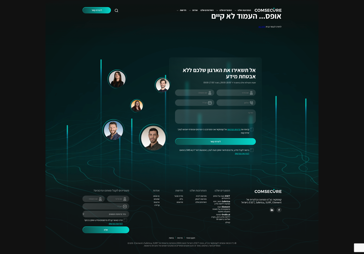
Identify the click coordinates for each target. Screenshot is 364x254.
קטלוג (227, 222)
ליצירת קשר (97, 10)
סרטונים (180, 202)
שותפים (157, 199)
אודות (195, 10)
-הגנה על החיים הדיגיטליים (221, 197)
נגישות (171, 237)
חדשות (183, 10)
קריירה (157, 205)
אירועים (157, 202)
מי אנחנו (156, 196)
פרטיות (180, 237)
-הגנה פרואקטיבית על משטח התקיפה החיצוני (221, 209)
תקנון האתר (190, 237)
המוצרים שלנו (226, 10)
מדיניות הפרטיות (234, 129)
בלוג (181, 199)
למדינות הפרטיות (116, 223)
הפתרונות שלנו (244, 10)
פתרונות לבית (201, 196)
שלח (106, 229)
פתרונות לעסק (201, 199)
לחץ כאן (262, 26)
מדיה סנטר (178, 196)
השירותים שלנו (207, 10)
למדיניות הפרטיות (242, 153)
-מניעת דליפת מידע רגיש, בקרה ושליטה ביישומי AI (220, 217)
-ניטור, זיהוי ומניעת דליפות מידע (221, 202)
